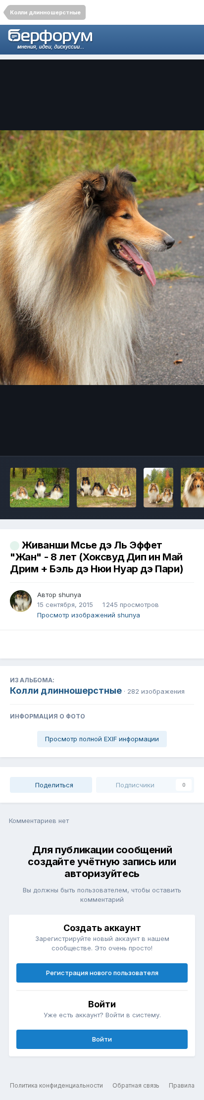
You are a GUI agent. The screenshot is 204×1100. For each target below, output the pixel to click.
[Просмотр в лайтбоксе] (102, 257)
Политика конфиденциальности (56, 1085)
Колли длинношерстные (66, 690)
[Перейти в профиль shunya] (21, 601)
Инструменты (159, 438)
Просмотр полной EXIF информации (102, 739)
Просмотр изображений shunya (88, 615)
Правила (182, 1085)
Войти (102, 1039)
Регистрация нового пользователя (102, 973)
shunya (69, 595)
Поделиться (53, 785)
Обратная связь (135, 1085)
